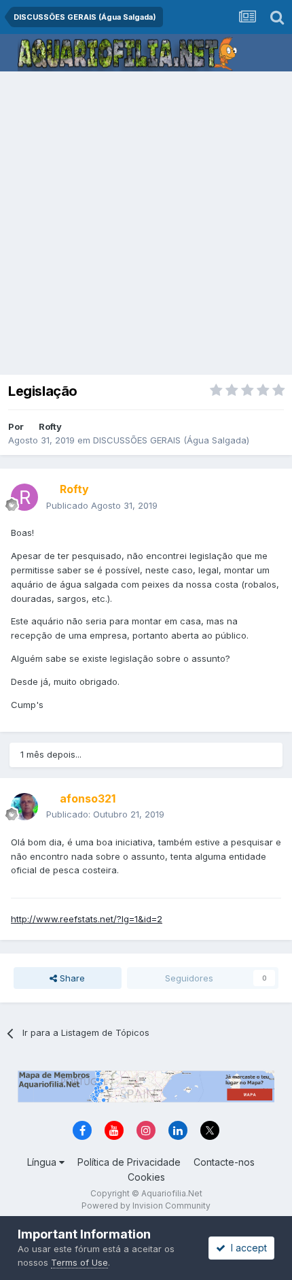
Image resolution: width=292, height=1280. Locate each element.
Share (71, 978)
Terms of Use (79, 1262)
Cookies (146, 1177)
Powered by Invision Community (146, 1205)
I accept (246, 1247)
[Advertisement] (146, 224)
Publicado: (105, 814)
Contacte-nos (224, 1162)
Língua (43, 1162)
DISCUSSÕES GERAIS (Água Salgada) (171, 440)
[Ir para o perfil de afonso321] (24, 806)
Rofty (50, 426)
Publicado (102, 505)
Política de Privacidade (129, 1162)
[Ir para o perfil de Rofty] (24, 497)
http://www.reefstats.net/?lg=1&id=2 (86, 918)
